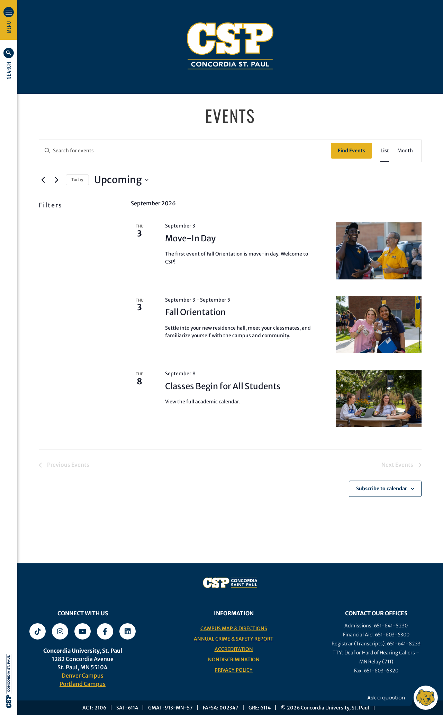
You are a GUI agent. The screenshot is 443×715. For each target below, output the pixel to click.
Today (77, 179)
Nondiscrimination (234, 659)
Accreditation (234, 649)
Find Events (351, 151)
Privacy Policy (234, 670)
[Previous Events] (43, 180)
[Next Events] (56, 180)
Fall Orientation (195, 312)
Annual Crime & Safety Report (233, 639)
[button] (8, 63)
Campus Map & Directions (233, 628)
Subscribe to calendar (381, 488)
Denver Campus (82, 675)
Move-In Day (190, 238)
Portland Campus (83, 683)
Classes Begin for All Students (223, 386)
